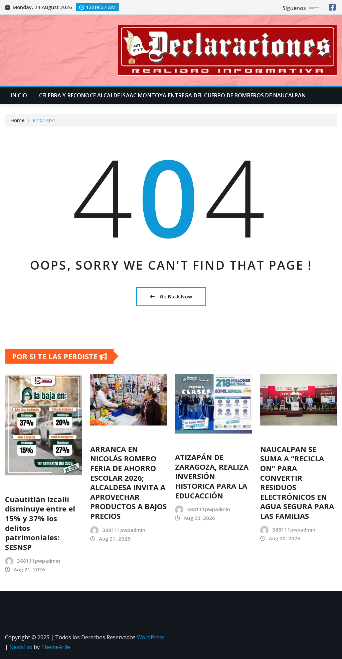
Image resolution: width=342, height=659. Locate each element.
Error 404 (44, 120)
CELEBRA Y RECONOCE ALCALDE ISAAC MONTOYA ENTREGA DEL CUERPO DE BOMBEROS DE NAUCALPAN (172, 95)
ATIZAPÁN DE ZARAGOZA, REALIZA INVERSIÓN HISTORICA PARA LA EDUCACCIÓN (211, 476)
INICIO (19, 95)
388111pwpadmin (38, 560)
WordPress (151, 637)
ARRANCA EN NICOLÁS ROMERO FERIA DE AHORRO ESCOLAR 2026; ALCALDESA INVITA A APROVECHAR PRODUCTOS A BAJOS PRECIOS (128, 482)
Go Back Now (176, 296)
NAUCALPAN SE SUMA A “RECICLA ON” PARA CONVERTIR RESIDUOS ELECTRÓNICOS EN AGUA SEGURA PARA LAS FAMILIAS (297, 482)
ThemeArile (55, 647)
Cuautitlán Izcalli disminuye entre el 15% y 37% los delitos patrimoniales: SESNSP (40, 523)
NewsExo (20, 647)
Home (17, 120)
